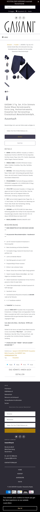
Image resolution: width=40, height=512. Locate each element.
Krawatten (16, 358)
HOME (20, 470)
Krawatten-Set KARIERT (15, 353)
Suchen (7, 403)
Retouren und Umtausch (12, 397)
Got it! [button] (20, 508)
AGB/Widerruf (9, 391)
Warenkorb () (22, 11)
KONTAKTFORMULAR (11, 462)
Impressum (8, 388)
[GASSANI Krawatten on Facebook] (20, 17)
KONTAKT (20, 474)
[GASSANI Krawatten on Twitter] (16, 17)
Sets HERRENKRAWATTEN (15, 354)
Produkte (16, 45)
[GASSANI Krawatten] (20, 26)
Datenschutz (8, 394)
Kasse (30, 11)
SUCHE (20, 482)
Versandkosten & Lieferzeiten (13, 400)
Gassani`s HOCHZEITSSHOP (20, 351)
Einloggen (11, 11)
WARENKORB (20, 478)
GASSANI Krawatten (17, 487)
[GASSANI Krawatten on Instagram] (23, 17)
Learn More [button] (7, 503)
